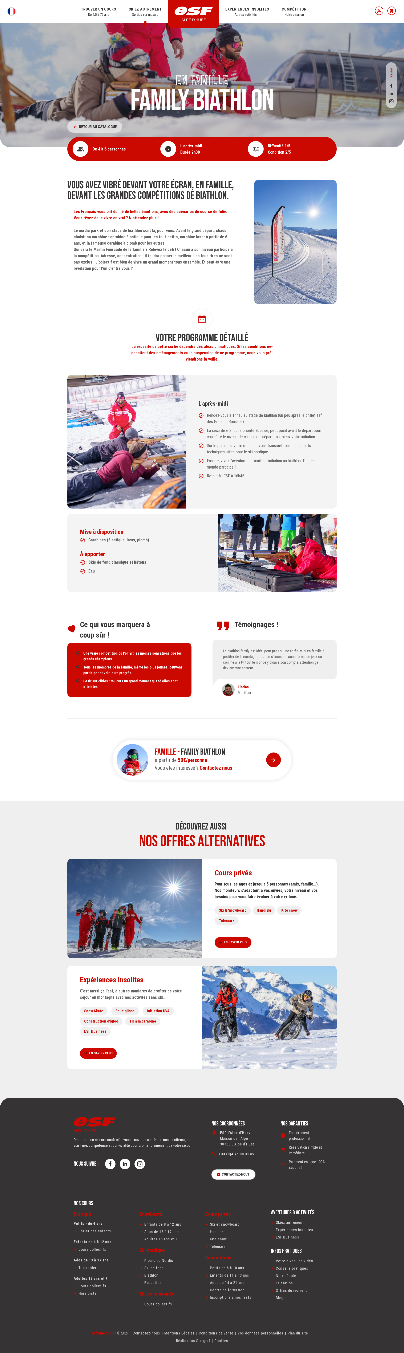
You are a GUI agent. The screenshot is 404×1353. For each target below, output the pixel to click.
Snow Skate (93, 1010)
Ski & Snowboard (233, 910)
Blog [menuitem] (279, 1298)
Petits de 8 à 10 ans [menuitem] (227, 1268)
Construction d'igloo (101, 1021)
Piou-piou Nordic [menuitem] (158, 1260)
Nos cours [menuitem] (83, 1204)
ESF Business (95, 1031)
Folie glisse (125, 1010)
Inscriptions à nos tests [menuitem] (230, 1297)
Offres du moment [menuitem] (291, 1290)
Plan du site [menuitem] (298, 1333)
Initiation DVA (158, 1010)
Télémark (226, 920)
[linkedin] (391, 93)
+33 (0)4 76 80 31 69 (236, 1154)
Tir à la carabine (142, 1021)
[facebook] (391, 85)
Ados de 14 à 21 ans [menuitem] (227, 1282)
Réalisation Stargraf (193, 1340)
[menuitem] (103, 1231)
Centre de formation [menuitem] (227, 1290)
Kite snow (289, 910)
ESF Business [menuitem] (287, 1237)
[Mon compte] (379, 11)
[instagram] (391, 101)
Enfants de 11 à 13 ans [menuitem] (229, 1275)
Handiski (264, 910)
